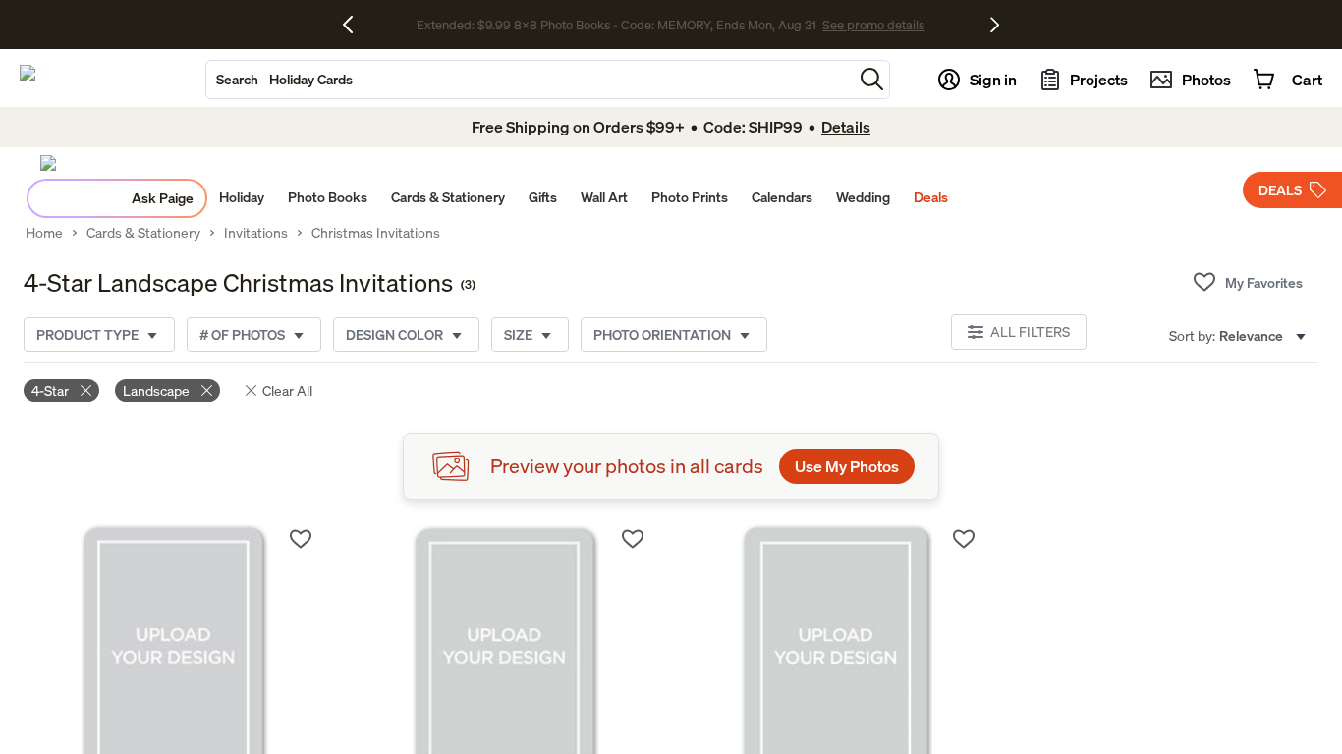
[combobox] (529, 79)
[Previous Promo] (355, 24)
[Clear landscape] (207, 390)
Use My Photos (847, 466)
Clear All (287, 390)
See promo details (862, 25)
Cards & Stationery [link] (143, 233)
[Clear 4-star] (86, 390)
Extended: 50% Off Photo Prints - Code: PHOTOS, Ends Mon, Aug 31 (616, 25)
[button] (872, 79)
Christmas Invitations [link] (375, 233)
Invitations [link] (256, 233)
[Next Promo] (994, 24)
